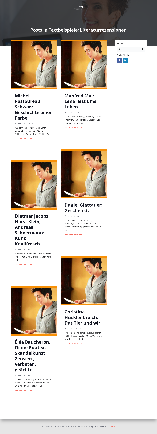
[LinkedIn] (125, 60)
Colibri (112, 426)
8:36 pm (29, 375)
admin (19, 123)
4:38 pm (79, 216)
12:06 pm (30, 123)
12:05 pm (79, 112)
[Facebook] (119, 60)
